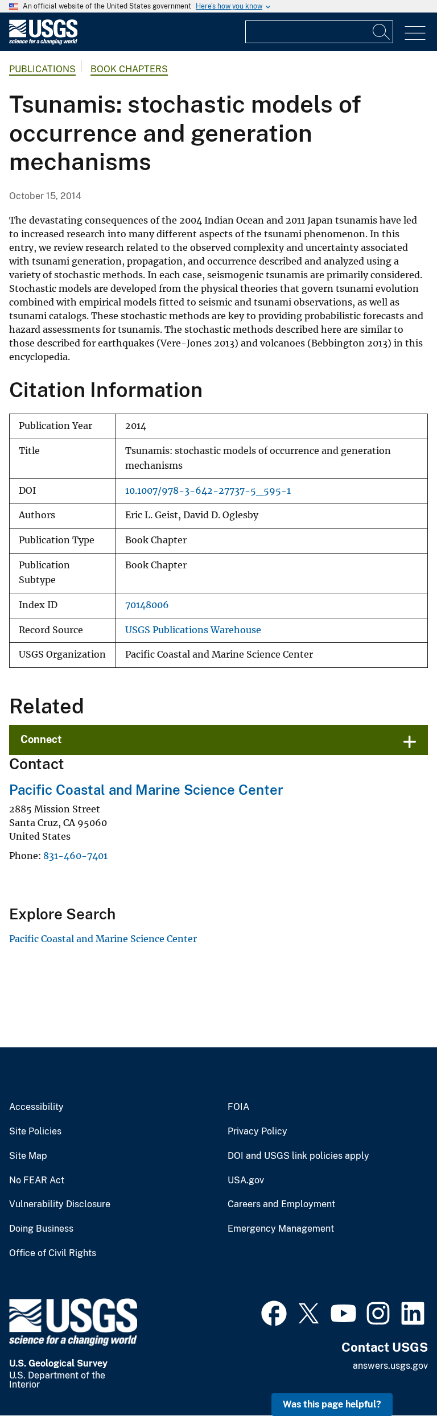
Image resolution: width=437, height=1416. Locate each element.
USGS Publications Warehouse (193, 630)
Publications (42, 69)
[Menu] (415, 33)
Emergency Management (281, 1229)
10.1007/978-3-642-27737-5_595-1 (208, 490)
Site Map (28, 1156)
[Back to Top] (395, 1374)
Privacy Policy (257, 1131)
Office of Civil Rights (52, 1253)
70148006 (147, 605)
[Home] (43, 41)
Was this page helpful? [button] (332, 1404)
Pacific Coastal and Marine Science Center (146, 790)
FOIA (238, 1107)
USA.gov (246, 1180)
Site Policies (35, 1131)
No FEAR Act (36, 1180)
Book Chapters (129, 69)
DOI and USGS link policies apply (298, 1156)
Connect (41, 739)
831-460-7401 (75, 855)
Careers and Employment (281, 1204)
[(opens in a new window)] (274, 1312)
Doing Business (41, 1229)
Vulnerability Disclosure (59, 1204)
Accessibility (36, 1107)
